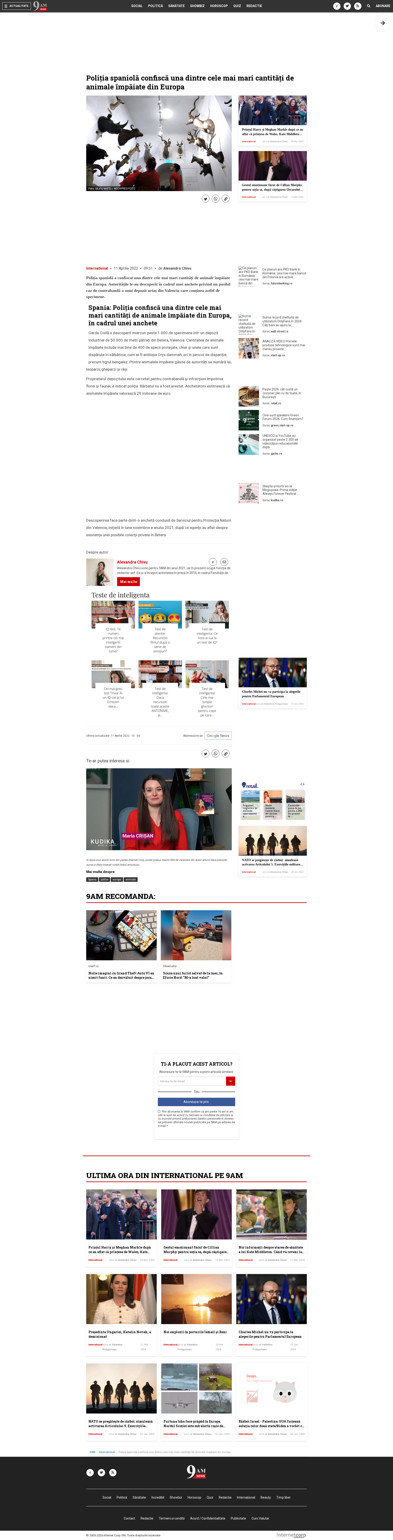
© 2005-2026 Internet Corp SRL (106, 1535)
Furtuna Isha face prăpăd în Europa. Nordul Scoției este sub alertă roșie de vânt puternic (193, 1425)
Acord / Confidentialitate (207, 1518)
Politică (155, 6)
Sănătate (176, 6)
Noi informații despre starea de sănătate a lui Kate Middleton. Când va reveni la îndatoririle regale (271, 1251)
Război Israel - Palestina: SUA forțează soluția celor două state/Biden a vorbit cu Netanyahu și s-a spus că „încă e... (271, 1425)
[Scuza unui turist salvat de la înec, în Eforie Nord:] (196, 935)
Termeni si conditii (172, 1518)
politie (104, 879)
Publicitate (238, 1518)
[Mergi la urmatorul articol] (382, 22)
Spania (92, 879)
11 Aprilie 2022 (126, 268)
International (249, 141)
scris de (275, 141)
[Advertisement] (273, 301)
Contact (129, 1518)
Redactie (254, 6)
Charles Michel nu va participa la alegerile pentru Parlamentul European (270, 1334)
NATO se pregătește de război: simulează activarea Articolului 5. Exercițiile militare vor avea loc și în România (271, 864)
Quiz (237, 6)
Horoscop (219, 6)
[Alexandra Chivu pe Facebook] (213, 562)
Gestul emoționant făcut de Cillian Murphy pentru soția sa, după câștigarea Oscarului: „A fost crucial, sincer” (272, 189)
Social (137, 6)
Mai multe (128, 581)
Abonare (383, 6)
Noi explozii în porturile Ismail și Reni (195, 1332)
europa (117, 879)
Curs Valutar (260, 1518)
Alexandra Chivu (177, 268)
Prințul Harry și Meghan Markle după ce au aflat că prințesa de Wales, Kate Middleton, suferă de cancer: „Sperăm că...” (272, 134)
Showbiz (197, 6)
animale (131, 879)
